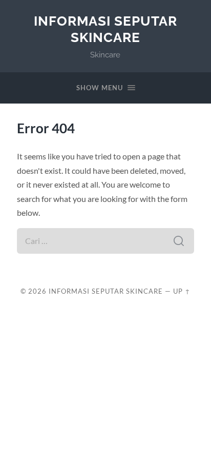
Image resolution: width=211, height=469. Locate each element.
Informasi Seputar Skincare (105, 29)
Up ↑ (182, 291)
